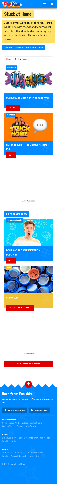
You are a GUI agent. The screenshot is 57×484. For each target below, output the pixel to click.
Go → (11, 154)
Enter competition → (20, 307)
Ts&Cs (26, 452)
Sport (11, 423)
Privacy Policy (37, 452)
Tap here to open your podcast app (23, 47)
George (29, 437)
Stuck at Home (21, 59)
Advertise (17, 452)
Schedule (6, 437)
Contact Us (7, 452)
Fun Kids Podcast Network (14, 456)
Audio (18, 423)
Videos (25, 423)
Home (8, 59)
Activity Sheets (8, 426)
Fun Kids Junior (9, 441)
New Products (32, 426)
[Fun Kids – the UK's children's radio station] (14, 4)
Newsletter (41, 410)
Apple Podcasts (16, 410)
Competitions (36, 423)
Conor (47, 437)
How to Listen (18, 437)
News (4, 423)
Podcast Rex (33, 456)
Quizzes (20, 426)
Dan (36, 437)
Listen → (13, 107)
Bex (41, 437)
